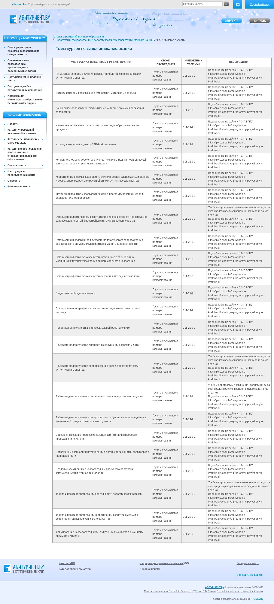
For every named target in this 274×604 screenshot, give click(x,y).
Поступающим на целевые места (24, 79)
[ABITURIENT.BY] (29, 19)
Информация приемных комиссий (161, 563)
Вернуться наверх (248, 563)
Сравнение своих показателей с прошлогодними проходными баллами (21, 66)
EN (238, 4)
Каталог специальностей (75, 569)
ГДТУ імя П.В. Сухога (204, 591)
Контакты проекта (18, 186)
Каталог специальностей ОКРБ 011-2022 (23, 141)
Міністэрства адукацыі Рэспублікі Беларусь (167, 591)
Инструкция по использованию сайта (21, 173)
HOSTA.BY (257, 599)
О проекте (13, 180)
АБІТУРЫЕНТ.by (214, 587)
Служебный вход (260, 4)
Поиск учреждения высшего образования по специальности (23, 51)
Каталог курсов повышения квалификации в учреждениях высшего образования (24, 154)
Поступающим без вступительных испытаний (24, 88)
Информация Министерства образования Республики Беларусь (25, 99)
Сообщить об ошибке (250, 574)
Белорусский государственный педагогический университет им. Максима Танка (104, 40)
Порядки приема (150, 569)
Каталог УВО (67, 563)
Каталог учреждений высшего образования (21, 131)
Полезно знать (16, 165)
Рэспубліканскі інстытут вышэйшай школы (240, 591)
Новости (12, 123)
